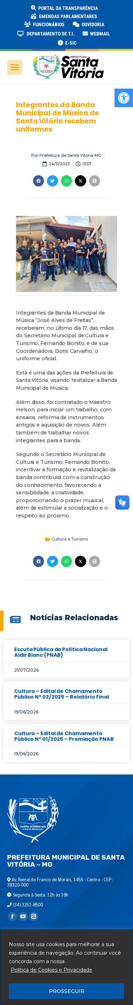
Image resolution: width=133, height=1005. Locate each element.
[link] (124, 98)
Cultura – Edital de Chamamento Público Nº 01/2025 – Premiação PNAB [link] (64, 736)
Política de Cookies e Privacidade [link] (51, 970)
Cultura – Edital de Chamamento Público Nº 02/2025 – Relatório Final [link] (61, 694)
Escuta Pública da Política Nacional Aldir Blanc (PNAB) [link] (60, 652)
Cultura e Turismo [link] (69, 539)
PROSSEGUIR (66, 991)
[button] (114, 10)
